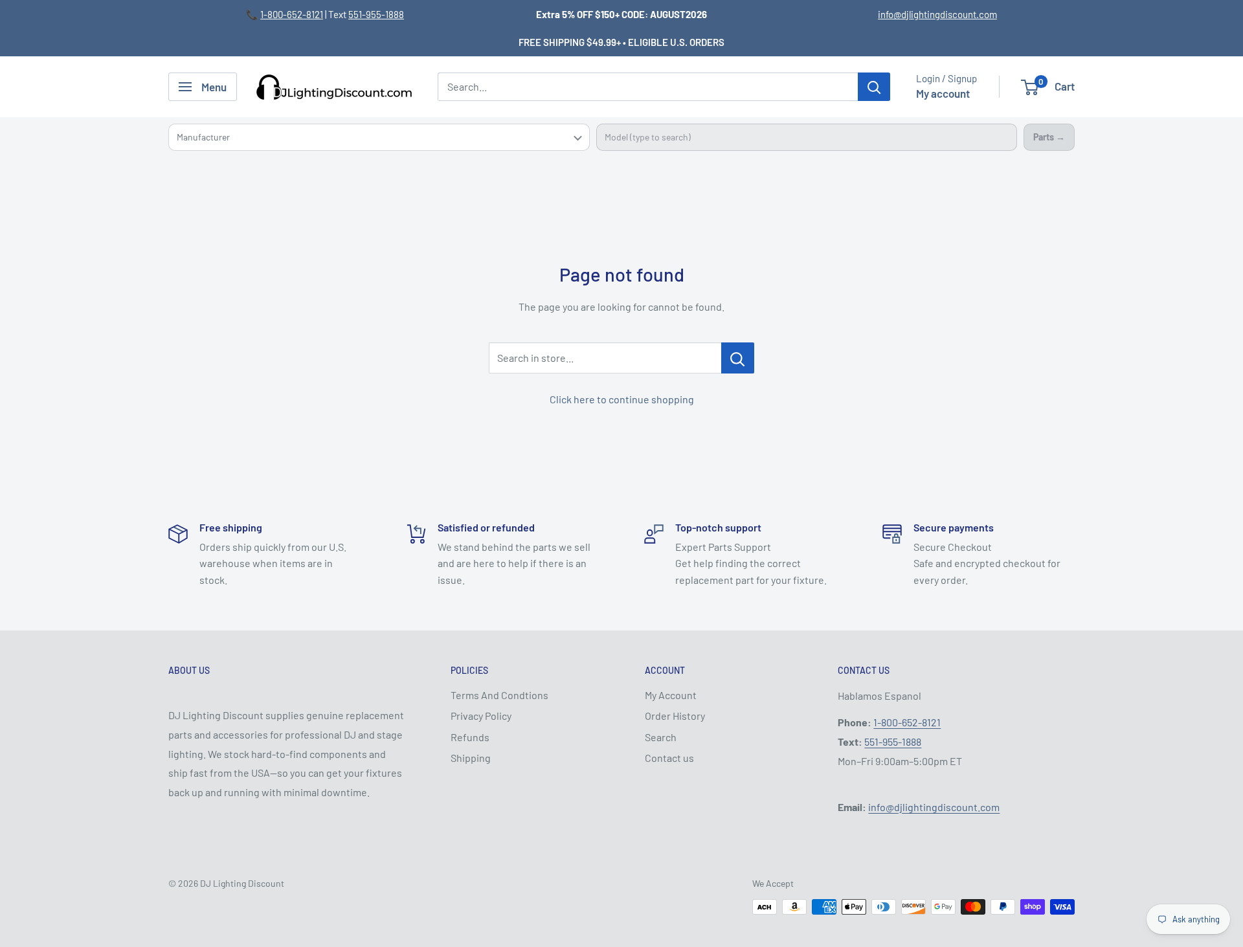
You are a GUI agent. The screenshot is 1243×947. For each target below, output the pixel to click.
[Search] (874, 86)
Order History (675, 715)
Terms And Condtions (499, 695)
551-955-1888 (376, 14)
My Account (671, 695)
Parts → (1049, 136)
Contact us (669, 758)
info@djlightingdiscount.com (937, 14)
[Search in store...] (737, 357)
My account (943, 93)
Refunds (470, 737)
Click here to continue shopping (622, 399)
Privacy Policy (481, 715)
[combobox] (807, 137)
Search (661, 737)
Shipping (471, 758)
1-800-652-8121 (291, 14)
